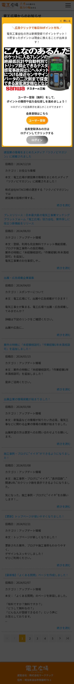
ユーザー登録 (37, 120)
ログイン (37, 140)
